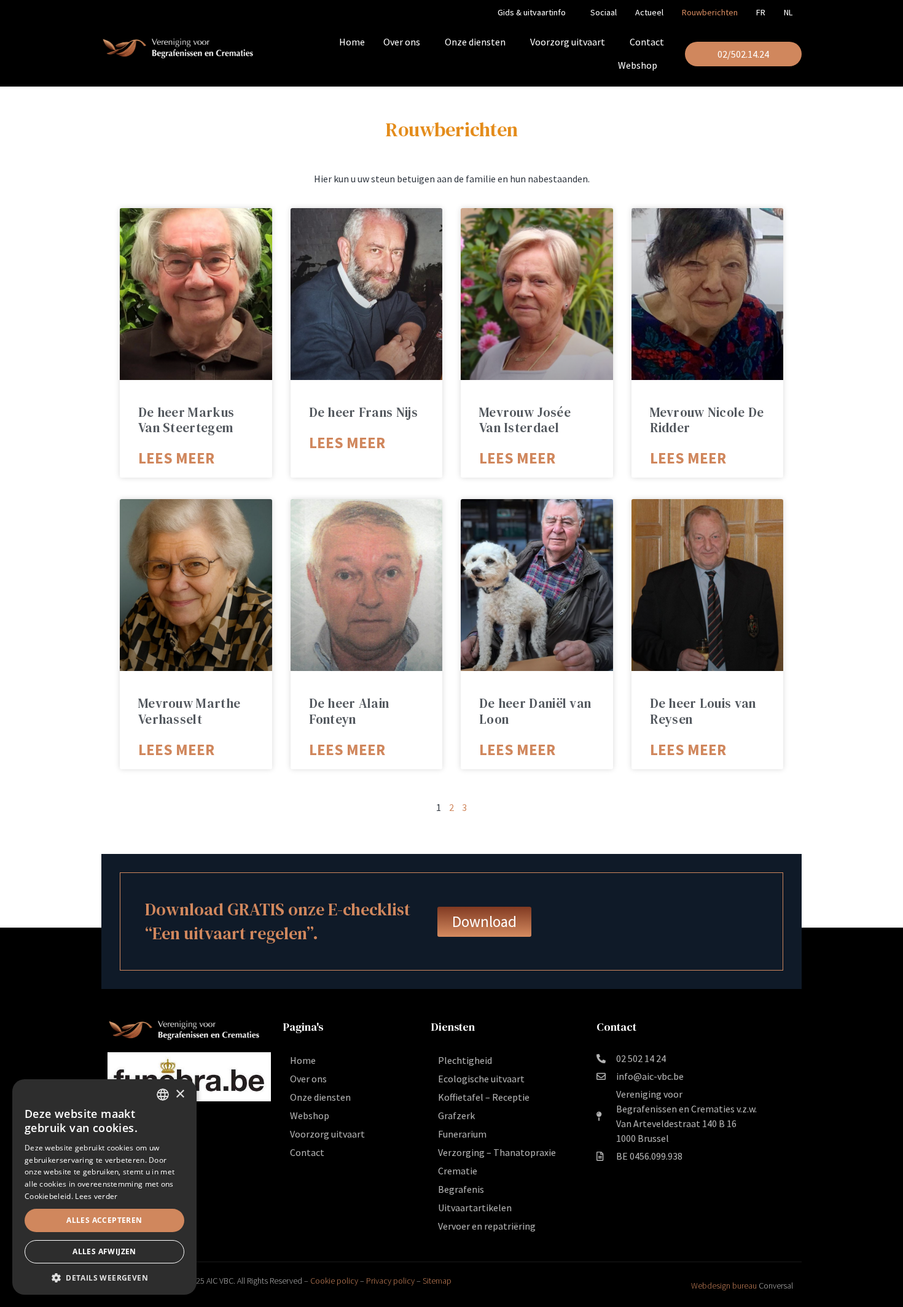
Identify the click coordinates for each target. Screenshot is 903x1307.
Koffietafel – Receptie (484, 1097)
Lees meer (176, 458)
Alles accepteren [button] (104, 1220)
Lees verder (96, 1196)
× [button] (179, 1094)
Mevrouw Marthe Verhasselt (189, 710)
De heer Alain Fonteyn (349, 710)
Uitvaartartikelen (475, 1207)
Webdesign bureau (724, 1285)
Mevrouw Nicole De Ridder (707, 419)
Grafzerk (456, 1115)
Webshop (637, 65)
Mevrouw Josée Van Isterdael (525, 419)
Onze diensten (475, 42)
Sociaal (603, 12)
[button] (104, 1276)
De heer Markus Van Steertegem (186, 419)
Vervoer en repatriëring (487, 1226)
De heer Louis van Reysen (703, 710)
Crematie (457, 1171)
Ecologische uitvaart (481, 1078)
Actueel (649, 12)
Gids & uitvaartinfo (532, 12)
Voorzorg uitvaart (567, 42)
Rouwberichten (710, 12)
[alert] (104, 1187)
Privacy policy (390, 1280)
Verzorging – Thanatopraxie (497, 1152)
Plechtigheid (465, 1060)
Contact (647, 42)
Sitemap (437, 1280)
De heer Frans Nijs (363, 412)
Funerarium (462, 1134)
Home (352, 42)
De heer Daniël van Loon (535, 710)
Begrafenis (461, 1189)
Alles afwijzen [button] (104, 1251)
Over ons (401, 42)
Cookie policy (334, 1280)
